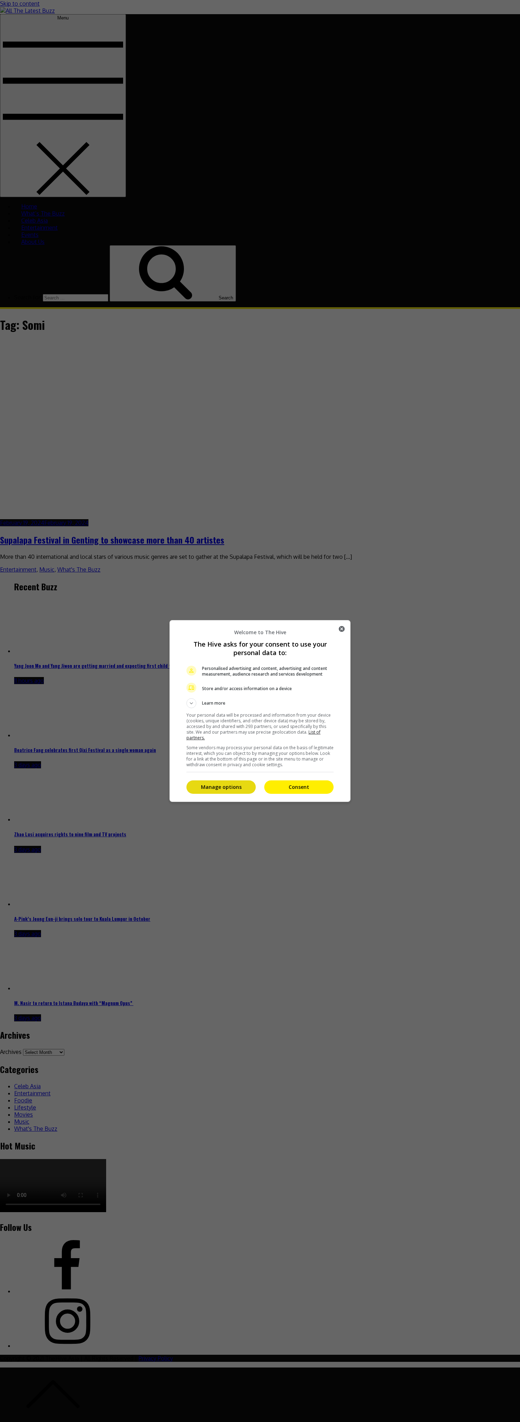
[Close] (342, 629)
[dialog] (260, 711)
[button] (260, 703)
